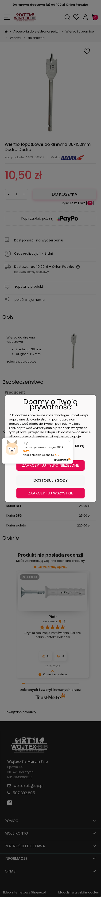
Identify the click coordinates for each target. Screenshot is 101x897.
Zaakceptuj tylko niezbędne (50, 465)
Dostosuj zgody (50, 480)
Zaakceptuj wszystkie (50, 493)
